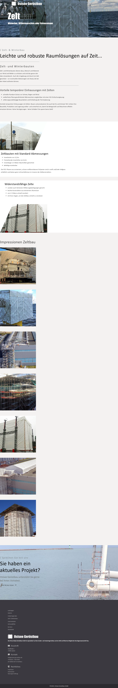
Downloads (11, 629)
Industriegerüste (12, 616)
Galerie (10, 613)
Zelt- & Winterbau (13, 618)
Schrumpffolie (11, 624)
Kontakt (113, 4)
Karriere (10, 627)
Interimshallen (12, 621)
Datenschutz (11, 671)
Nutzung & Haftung (13, 673)
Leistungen (11, 610)
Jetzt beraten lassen (7, 585)
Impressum (11, 669)
